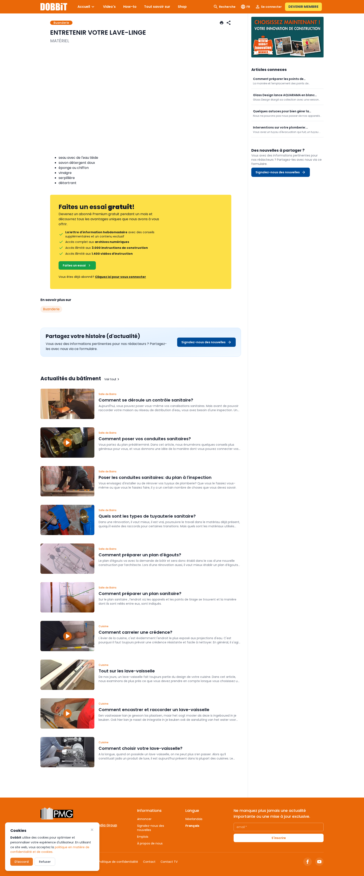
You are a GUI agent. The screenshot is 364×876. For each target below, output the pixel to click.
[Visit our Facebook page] (307, 861)
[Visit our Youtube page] (319, 861)
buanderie (51, 309)
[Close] (92, 830)
